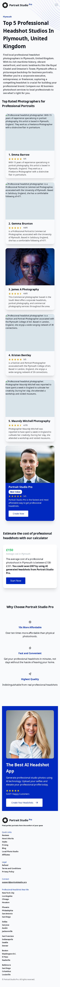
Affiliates (6, 854)
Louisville (6, 974)
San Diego (6, 917)
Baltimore (6, 965)
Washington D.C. (9, 954)
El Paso (5, 957)
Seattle (5, 942)
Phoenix (5, 907)
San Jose (5, 925)
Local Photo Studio (10, 851)
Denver (5, 945)
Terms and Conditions (11, 868)
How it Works (8, 838)
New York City (8, 893)
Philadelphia (7, 910)
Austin (5, 928)
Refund (5, 865)
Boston (5, 950)
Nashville (6, 960)
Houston (5, 902)
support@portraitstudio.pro (14, 882)
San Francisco (8, 936)
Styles (4, 842)
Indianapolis (7, 939)
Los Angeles (7, 896)
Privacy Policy (8, 871)
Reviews (5, 835)
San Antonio (7, 913)
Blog (4, 848)
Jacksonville (7, 931)
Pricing (5, 845)
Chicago (5, 899)
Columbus (6, 971)
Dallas (4, 921)
